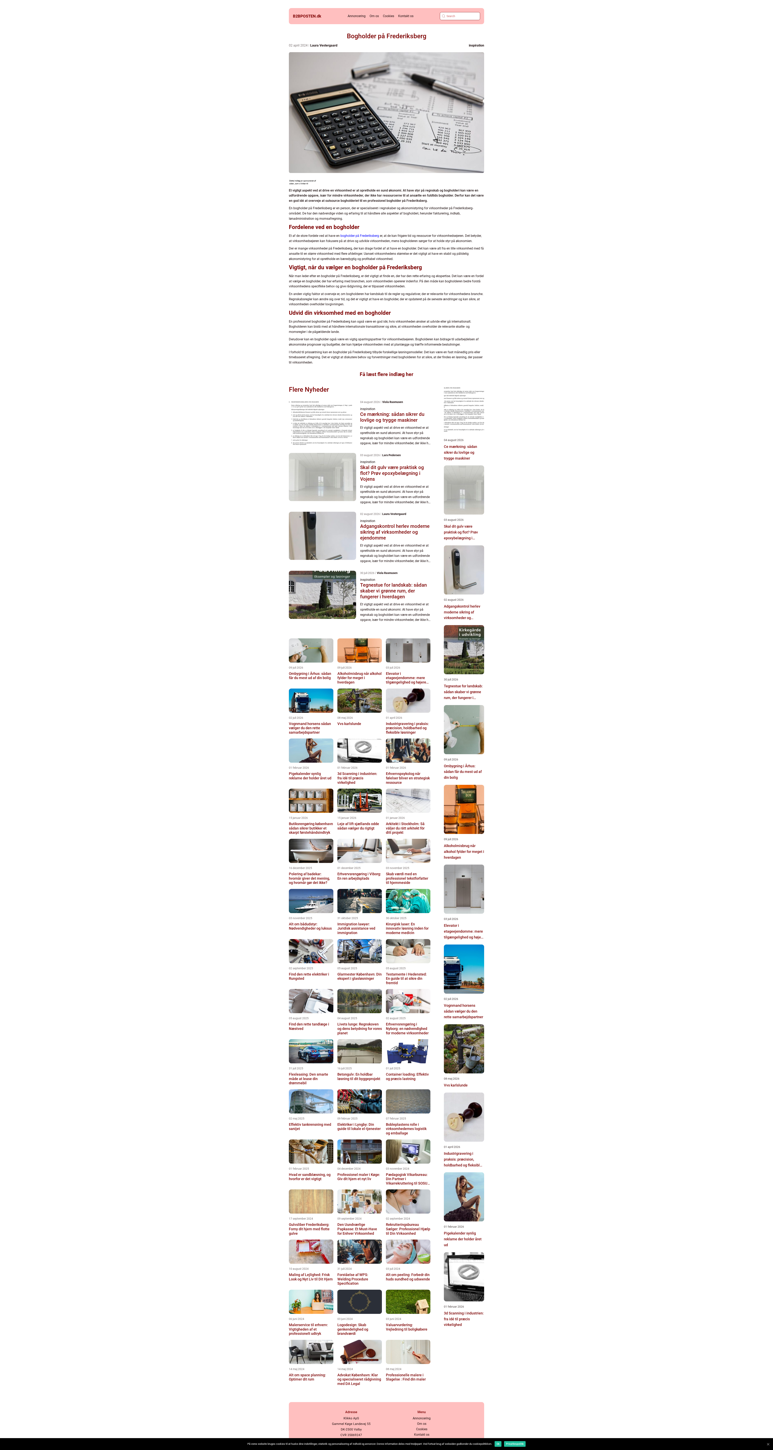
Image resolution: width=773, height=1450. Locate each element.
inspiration (476, 45)
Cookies (388, 16)
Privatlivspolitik (515, 1444)
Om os (374, 16)
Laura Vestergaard (323, 45)
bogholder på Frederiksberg (359, 236)
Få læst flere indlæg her (386, 374)
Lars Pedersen (391, 455)
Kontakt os (405, 16)
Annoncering (357, 16)
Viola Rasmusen (392, 402)
